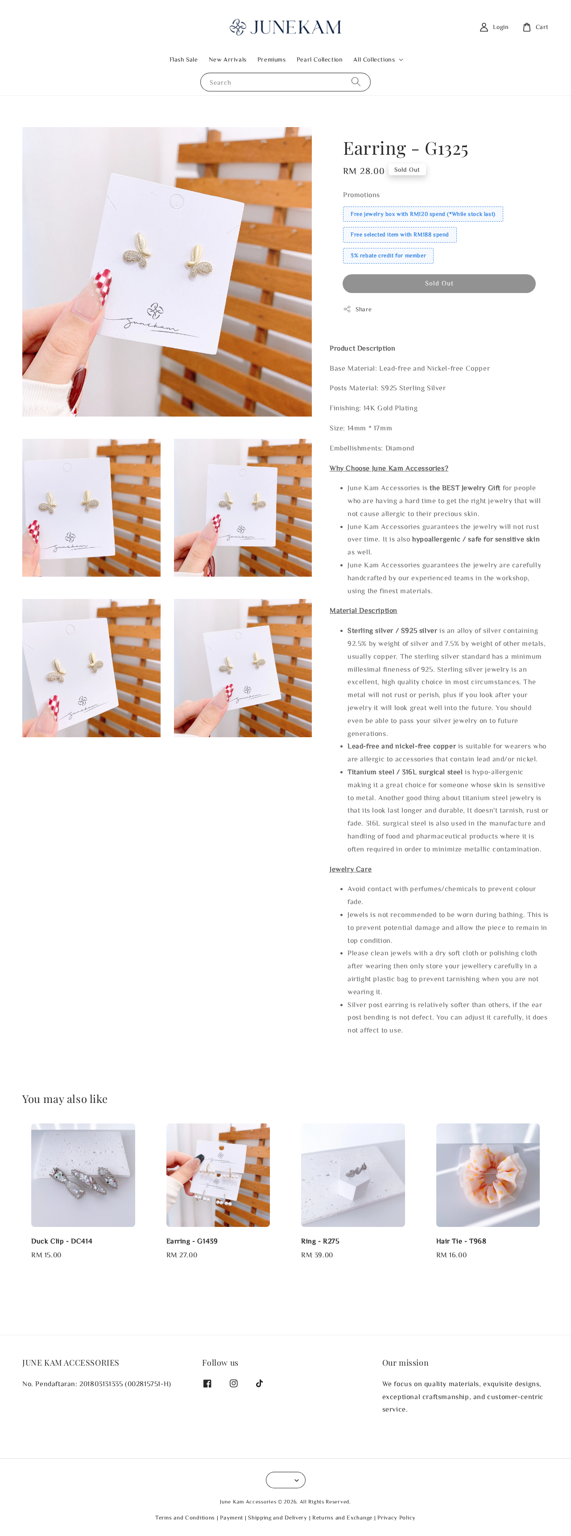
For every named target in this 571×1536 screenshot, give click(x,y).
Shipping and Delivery (277, 1517)
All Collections (374, 59)
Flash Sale (184, 59)
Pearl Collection (320, 59)
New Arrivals (228, 59)
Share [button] (364, 309)
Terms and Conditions (185, 1517)
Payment (231, 1517)
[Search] (356, 82)
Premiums (271, 59)
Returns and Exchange (342, 1517)
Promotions (361, 194)
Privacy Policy (396, 1517)
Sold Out (439, 283)
